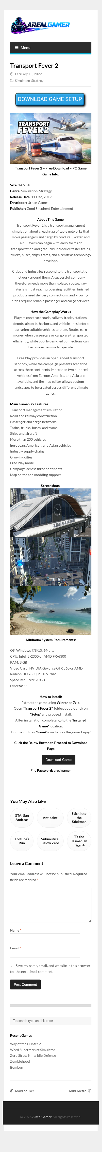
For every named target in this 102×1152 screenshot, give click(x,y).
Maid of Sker (24, 1091)
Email (15, 948)
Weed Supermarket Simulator (32, 1050)
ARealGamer (42, 1117)
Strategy (37, 81)
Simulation (22, 81)
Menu (26, 47)
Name (15, 930)
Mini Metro (77, 1091)
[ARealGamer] (50, 25)
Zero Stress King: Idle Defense (33, 1055)
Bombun (16, 1067)
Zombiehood (20, 1061)
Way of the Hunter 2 (25, 1044)
